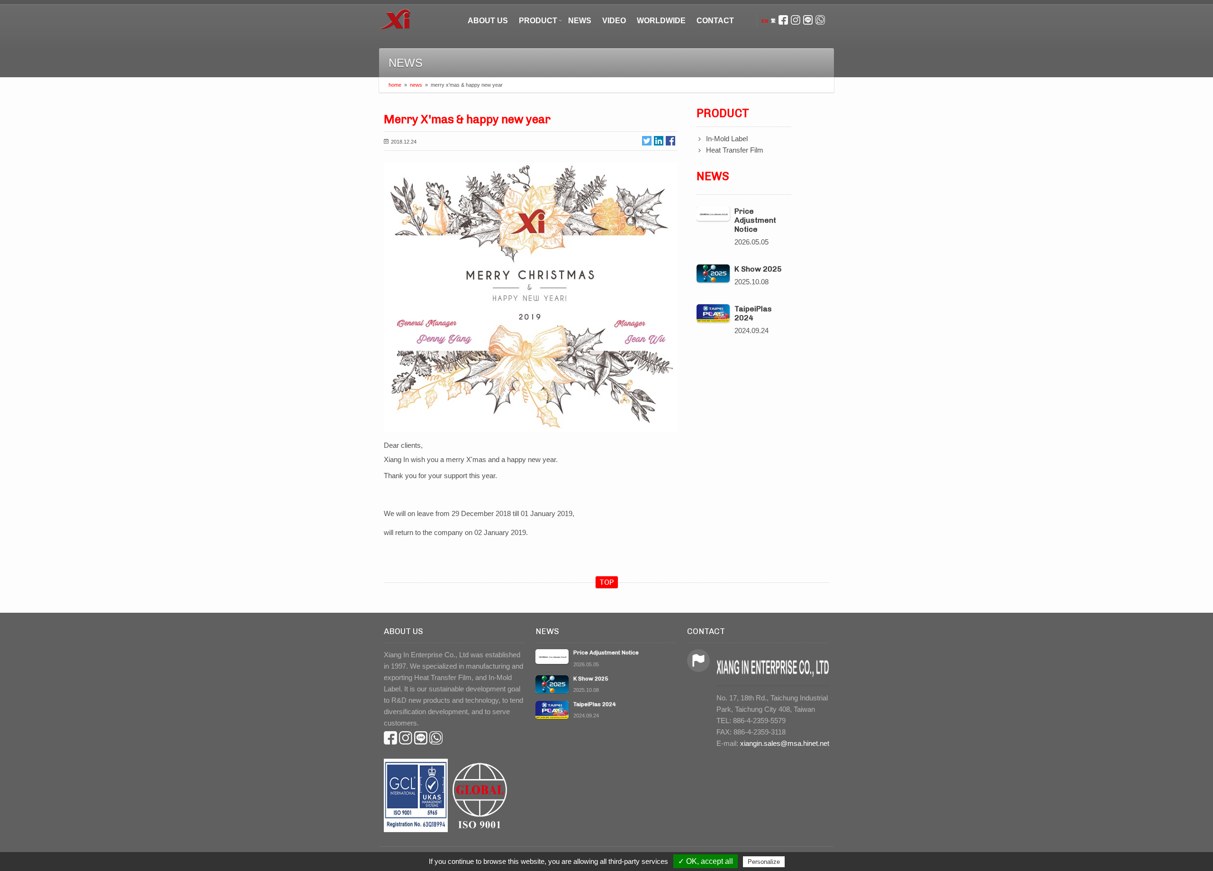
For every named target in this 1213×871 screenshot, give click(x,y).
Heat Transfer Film (734, 150)
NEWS (579, 21)
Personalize (764, 861)
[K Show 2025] (713, 273)
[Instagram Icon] (795, 21)
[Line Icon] (808, 21)
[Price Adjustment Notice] (713, 214)
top (606, 582)
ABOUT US (488, 21)
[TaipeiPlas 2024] (713, 313)
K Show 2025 (758, 268)
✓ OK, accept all (705, 861)
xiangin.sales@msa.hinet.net (784, 743)
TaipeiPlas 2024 (753, 313)
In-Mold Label (727, 139)
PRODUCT (538, 21)
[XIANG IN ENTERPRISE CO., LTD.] (394, 16)
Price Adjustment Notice (755, 220)
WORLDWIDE (661, 21)
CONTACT (715, 21)
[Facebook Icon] (783, 21)
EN (764, 21)
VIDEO (614, 21)
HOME (395, 85)
